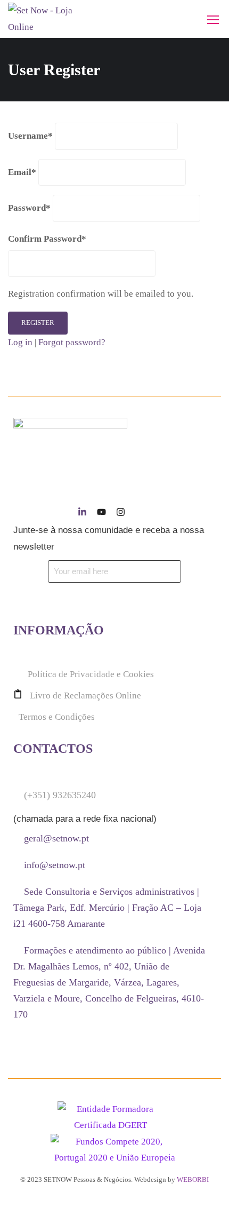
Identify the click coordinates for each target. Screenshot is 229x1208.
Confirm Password (47, 239)
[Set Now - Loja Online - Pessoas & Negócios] (42, 19)
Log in (20, 342)
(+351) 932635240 (60, 795)
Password (29, 208)
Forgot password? (71, 342)
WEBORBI (193, 1179)
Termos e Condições (57, 717)
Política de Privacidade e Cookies (91, 674)
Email (22, 172)
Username (30, 136)
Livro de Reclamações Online (85, 695)
